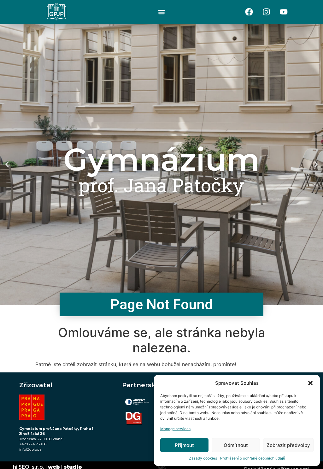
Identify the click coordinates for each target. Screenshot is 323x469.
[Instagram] (266, 12)
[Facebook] (249, 12)
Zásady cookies (203, 458)
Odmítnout (236, 445)
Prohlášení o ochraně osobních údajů (252, 458)
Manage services (175, 428)
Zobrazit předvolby (288, 445)
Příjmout (184, 445)
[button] (310, 383)
